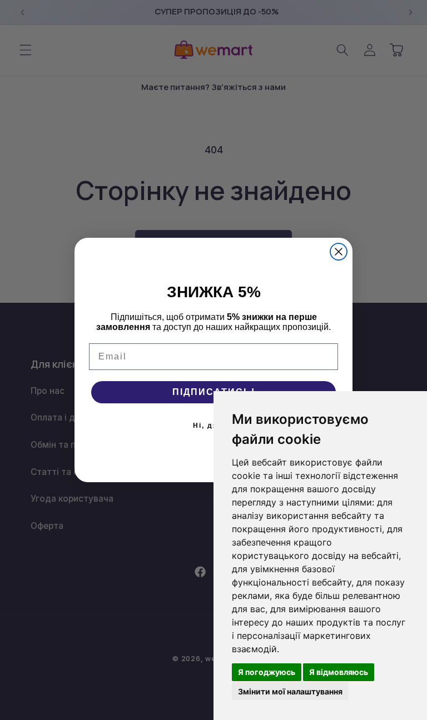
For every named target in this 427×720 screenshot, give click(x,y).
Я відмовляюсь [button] (338, 672)
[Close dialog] (338, 251)
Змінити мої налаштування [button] (290, 691)
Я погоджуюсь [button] (266, 672)
